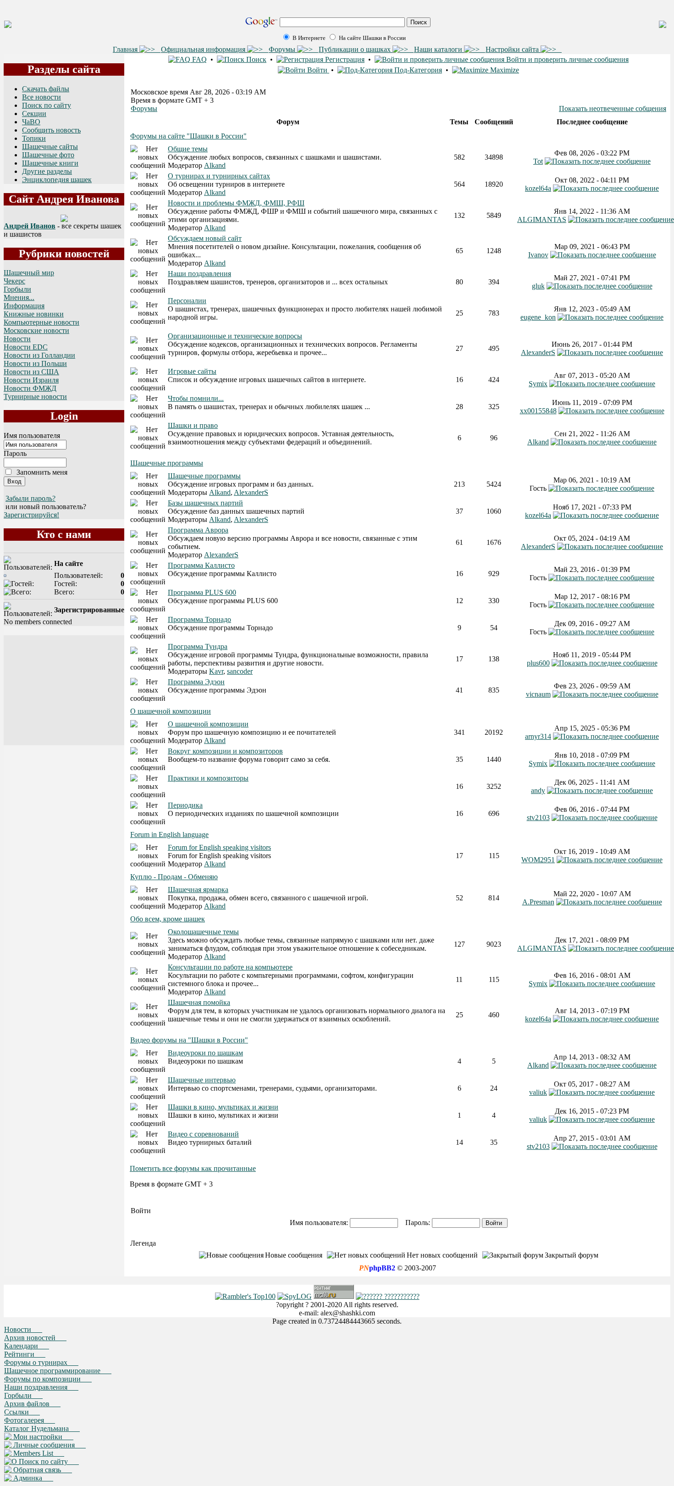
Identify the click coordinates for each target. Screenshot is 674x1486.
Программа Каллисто (201, 565)
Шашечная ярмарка (198, 889)
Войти (317, 70)
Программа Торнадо (199, 619)
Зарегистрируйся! (31, 515)
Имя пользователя (32, 435)
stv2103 (538, 817)
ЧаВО (31, 122)
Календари (26, 1346)
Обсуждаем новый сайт (205, 238)
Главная (126, 49)
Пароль (15, 453)
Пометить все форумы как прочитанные (193, 1168)
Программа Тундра (197, 646)
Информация (24, 306)
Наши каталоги (439, 49)
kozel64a (538, 188)
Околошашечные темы (203, 932)
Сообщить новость (51, 130)
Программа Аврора (198, 530)
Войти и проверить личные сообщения (566, 59)
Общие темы (188, 149)
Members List (37, 1453)
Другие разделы (47, 171)
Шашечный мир (29, 273)
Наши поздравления (199, 273)
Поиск (255, 59)
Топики (34, 138)
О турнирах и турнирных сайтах (219, 176)
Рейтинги (24, 1354)
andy (538, 790)
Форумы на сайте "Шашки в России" (188, 136)
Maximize (503, 70)
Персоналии (187, 301)
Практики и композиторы (208, 778)
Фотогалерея (29, 1420)
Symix (538, 384)
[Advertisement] (64, 690)
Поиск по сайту (46, 105)
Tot (538, 161)
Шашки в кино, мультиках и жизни (223, 1107)
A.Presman (538, 902)
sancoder (240, 671)
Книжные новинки (34, 314)
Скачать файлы (45, 89)
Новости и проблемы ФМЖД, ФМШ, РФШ (236, 203)
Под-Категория (417, 70)
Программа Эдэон (196, 682)
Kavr (216, 671)
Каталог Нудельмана (42, 1428)
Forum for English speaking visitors (219, 847)
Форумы (283, 49)
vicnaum (538, 694)
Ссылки (22, 1412)
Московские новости (36, 330)
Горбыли (17, 289)
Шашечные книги (50, 163)
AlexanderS (538, 352)
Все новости (41, 97)
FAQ (198, 59)
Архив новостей (35, 1338)
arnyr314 (538, 736)
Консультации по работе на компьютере (230, 967)
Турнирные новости (35, 396)
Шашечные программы (166, 463)
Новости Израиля (31, 380)
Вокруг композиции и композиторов (225, 751)
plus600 (538, 663)
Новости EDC (26, 347)
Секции (34, 113)
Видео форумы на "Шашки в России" (189, 1040)
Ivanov (538, 255)
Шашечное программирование (57, 1371)
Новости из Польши (35, 363)
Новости (17, 339)
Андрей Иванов (29, 226)
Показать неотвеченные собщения (612, 108)
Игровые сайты (192, 371)
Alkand (215, 165)
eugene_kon (538, 317)
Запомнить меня (42, 472)
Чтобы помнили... (196, 398)
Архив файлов (32, 1404)
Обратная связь (41, 1470)
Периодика (185, 805)
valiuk (538, 1092)
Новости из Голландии (39, 355)
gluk (538, 286)
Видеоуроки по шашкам (205, 1053)
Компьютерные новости (41, 322)
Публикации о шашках (355, 49)
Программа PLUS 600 (202, 592)
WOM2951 (538, 860)
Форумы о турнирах (41, 1362)
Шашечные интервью (202, 1080)
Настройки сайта (513, 49)
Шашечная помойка (199, 1002)
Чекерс (14, 281)
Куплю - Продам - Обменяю (174, 877)
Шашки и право (193, 425)
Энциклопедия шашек (57, 179)
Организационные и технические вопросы (235, 336)
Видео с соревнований (203, 1134)
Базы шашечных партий (205, 503)
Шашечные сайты (50, 146)
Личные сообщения (48, 1445)
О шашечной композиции (170, 711)
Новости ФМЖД (30, 388)
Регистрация (344, 59)
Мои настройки (42, 1437)
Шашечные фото (48, 155)
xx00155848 (538, 411)
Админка (32, 1478)
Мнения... (19, 297)
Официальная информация (204, 49)
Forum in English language (169, 834)
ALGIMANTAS (541, 219)
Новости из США (31, 372)
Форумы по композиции (48, 1379)
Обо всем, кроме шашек (167, 919)
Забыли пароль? (30, 498)
